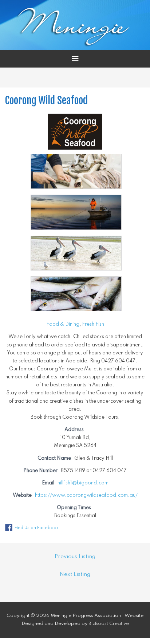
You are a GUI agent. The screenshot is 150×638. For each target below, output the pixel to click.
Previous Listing (75, 557)
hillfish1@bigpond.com (83, 482)
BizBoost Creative (108, 623)
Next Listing (75, 574)
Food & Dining (62, 324)
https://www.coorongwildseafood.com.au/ (86, 495)
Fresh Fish (93, 324)
